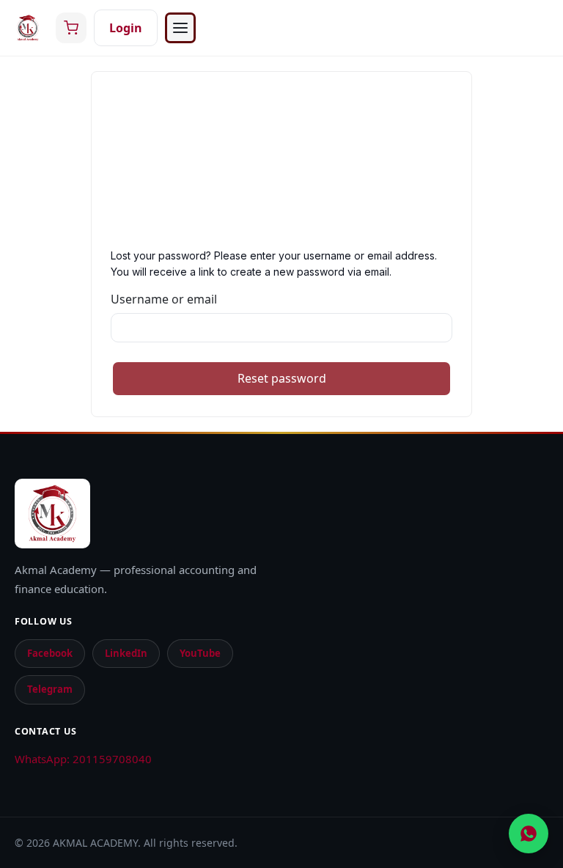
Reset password (282, 378)
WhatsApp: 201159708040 (83, 758)
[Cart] (71, 27)
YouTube (200, 653)
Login (125, 28)
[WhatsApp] (528, 833)
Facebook (50, 653)
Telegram (50, 689)
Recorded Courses (89, 208)
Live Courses (74, 250)
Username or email (164, 299)
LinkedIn (126, 653)
